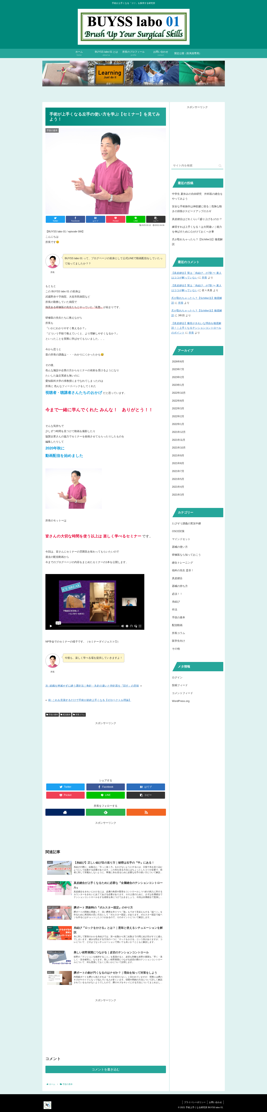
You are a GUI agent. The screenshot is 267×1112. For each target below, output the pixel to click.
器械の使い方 (180, 546)
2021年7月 (178, 471)
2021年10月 (179, 447)
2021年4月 (178, 486)
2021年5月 (178, 478)
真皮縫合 (177, 578)
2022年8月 (178, 400)
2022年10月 (179, 392)
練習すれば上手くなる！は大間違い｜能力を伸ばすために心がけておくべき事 (197, 229)
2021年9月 (178, 455)
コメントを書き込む (106, 1069)
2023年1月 (178, 384)
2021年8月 (178, 463)
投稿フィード (180, 685)
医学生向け (178, 640)
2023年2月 (178, 377)
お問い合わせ (215, 1102)
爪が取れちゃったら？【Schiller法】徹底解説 (197, 242)
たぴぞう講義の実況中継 (186, 523)
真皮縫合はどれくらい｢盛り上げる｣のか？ (197, 219)
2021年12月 (179, 432)
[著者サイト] (65, 812)
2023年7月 (178, 369)
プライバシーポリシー (195, 1102)
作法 (174, 609)
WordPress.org (180, 701)
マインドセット (181, 539)
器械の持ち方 (180, 586)
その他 (176, 648)
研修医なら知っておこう (186, 554)
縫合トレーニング (182, 562)
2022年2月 (178, 416)
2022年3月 (178, 408)
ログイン (177, 677)
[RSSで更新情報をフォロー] (146, 812)
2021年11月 (178, 439)
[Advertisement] (105, 747)
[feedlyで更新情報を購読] (105, 812)
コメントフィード (182, 693)
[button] (220, 166)
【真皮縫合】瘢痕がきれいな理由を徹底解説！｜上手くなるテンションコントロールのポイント (196, 328)
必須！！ (177, 593)
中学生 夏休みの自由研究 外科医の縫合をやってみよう (197, 196)
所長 (204, 277)
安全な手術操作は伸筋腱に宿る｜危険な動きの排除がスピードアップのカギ (197, 209)
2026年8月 (178, 361)
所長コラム (80, 715)
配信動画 (66, 715)
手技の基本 (53, 715)
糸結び (176, 601)
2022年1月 (178, 424)
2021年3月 (178, 494)
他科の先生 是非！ (183, 570)
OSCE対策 (178, 531)
